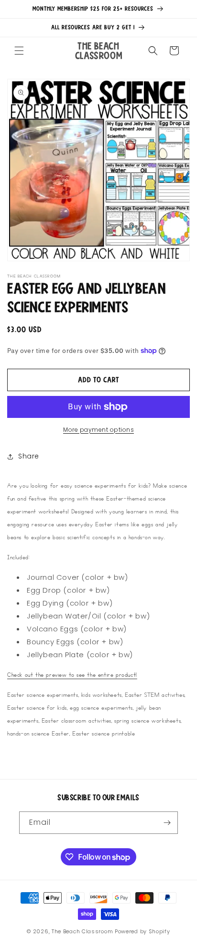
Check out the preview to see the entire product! (72, 674)
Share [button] (28, 456)
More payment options (98, 430)
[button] (19, 50)
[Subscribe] (166, 822)
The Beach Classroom (82, 931)
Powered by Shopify (142, 931)
